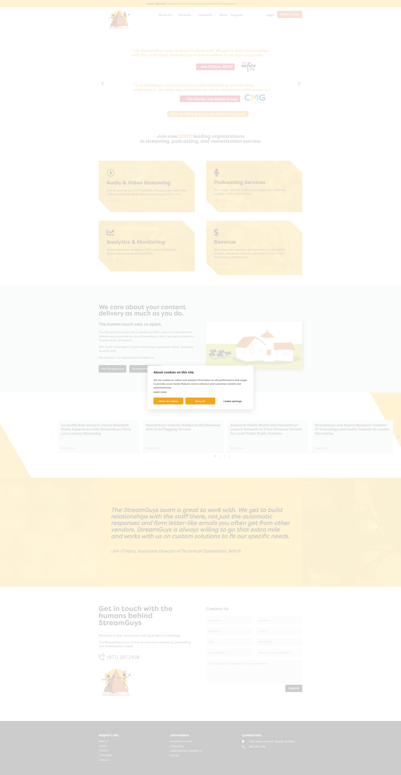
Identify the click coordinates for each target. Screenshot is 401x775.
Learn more (160, 391)
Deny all (200, 401)
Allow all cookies (168, 401)
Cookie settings (232, 401)
